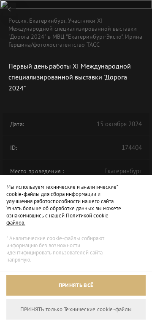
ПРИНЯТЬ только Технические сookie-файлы (76, 309)
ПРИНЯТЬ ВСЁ (76, 285)
